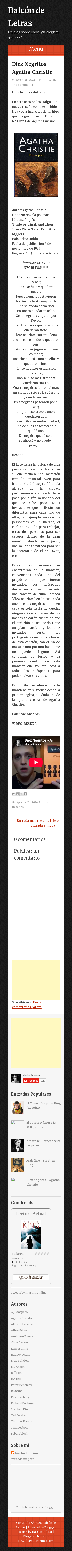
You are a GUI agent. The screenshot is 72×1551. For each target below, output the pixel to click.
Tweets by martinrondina (28, 1292)
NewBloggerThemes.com (36, 1541)
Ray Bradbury (20, 1397)
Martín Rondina (39, 80)
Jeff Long (17, 1373)
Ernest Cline (19, 1348)
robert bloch (19, 1433)
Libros (43, 802)
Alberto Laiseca (22, 1324)
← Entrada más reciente (31, 821)
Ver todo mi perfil (23, 1459)
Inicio (54, 821)
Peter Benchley (21, 1385)
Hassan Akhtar (42, 1532)
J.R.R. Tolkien (20, 1360)
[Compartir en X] (21, 794)
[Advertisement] (36, 980)
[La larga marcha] (31, 1248)
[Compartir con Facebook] (25, 794)
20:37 (19, 80)
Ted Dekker (19, 1415)
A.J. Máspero (19, 1312)
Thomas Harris (21, 1421)
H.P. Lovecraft (20, 1354)
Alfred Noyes (20, 1330)
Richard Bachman (23, 1403)
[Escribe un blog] (18, 794)
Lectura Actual (31, 1213)
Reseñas (18, 807)
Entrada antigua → (45, 825)
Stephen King (21, 1262)
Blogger (50, 1507)
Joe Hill (16, 1379)
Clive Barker (19, 1342)
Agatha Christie (27, 802)
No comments (23, 85)
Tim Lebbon (19, 1427)
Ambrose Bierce (22, 1336)
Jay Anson (18, 1367)
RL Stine (16, 1391)
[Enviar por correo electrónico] (14, 794)
